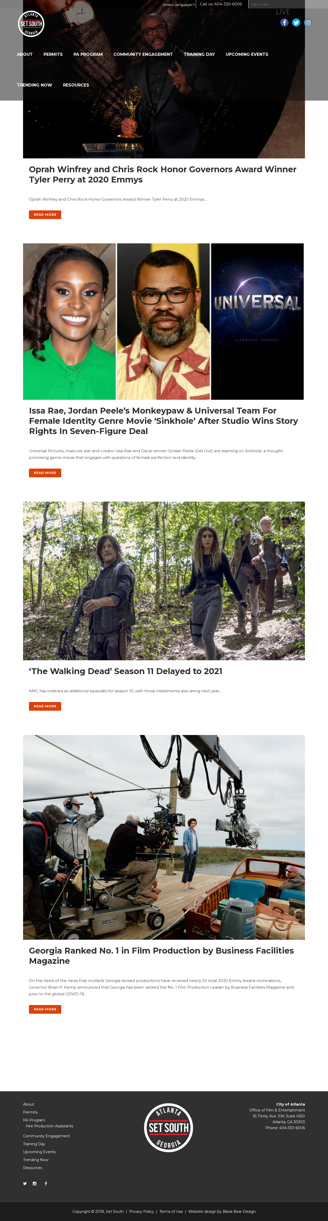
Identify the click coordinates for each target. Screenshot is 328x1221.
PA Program (34, 1120)
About (28, 1104)
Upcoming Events (39, 1152)
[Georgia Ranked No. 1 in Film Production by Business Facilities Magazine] (164, 837)
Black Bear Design (239, 1211)
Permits (30, 1112)
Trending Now (35, 1160)
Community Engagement (46, 1136)
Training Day (34, 1144)
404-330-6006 (228, 4)
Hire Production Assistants (49, 1126)
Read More (45, 215)
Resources (32, 1167)
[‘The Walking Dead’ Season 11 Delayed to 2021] (164, 581)
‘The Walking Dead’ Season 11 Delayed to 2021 (125, 671)
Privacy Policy (141, 1211)
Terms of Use (171, 1211)
